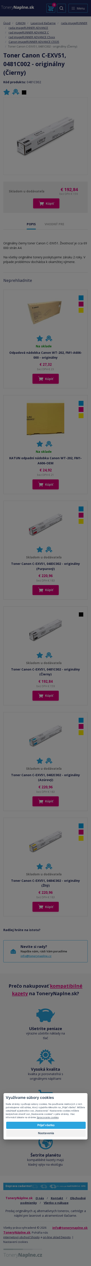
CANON (20, 23)
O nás (40, 1198)
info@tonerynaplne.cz (36, 956)
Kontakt (57, 1198)
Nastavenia (46, 1133)
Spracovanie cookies (48, 1117)
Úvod (6, 23)
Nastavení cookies (15, 1242)
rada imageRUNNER (74, 23)
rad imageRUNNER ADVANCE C (29, 32)
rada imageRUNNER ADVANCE (28, 28)
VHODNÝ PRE (54, 224)
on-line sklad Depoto (57, 1237)
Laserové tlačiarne (43, 23)
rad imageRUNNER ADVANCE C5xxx (32, 37)
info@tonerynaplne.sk (70, 1228)
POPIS (31, 224)
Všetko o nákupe (56, 1203)
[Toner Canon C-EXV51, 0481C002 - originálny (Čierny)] (45, 136)
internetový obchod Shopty (21, 1237)
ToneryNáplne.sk (16, 1232)
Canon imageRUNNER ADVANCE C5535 (34, 42)
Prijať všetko (46, 1125)
